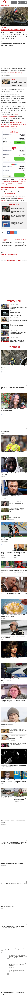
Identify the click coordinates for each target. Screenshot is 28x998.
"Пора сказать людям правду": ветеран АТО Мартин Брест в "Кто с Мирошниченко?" (18, 217)
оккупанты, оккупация (11, 254)
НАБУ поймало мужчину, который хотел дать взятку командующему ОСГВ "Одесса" (20, 243)
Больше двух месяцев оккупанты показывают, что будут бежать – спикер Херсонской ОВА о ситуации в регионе (18, 209)
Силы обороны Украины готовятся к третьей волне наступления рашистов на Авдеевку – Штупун (18, 83)
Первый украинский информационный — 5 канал (5, 2)
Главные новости (5, 196)
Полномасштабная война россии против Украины (12, 29)
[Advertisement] (14, 153)
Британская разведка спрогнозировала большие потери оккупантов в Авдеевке (18, 314)
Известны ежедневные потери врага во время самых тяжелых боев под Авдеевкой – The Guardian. (13, 124)
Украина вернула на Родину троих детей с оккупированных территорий (18, 334)
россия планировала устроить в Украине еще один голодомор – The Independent (18, 307)
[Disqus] (14, 282)
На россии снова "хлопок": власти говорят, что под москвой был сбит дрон (17, 224)
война (2, 254)
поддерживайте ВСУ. (10, 193)
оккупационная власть (7, 256)
